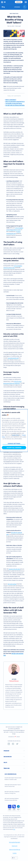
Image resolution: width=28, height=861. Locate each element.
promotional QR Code (13, 358)
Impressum (14, 846)
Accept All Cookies (14, 447)
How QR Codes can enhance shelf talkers (15, 105)
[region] (14, 430)
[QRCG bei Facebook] (13, 744)
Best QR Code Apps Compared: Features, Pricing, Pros (12, 792)
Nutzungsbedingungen (14, 842)
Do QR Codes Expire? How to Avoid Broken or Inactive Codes (13, 778)
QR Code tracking (12, 584)
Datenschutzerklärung (14, 849)
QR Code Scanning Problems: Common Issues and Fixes (12, 799)
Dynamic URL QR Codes (14, 569)
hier (14, 829)
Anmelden (18, 2)
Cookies (15, 853)
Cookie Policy (15, 435)
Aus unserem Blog (10, 774)
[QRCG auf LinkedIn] (9, 744)
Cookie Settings (14, 443)
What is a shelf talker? (10, 99)
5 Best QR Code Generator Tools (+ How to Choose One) (13, 785)
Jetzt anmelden (14, 721)
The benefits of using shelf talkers (13, 103)
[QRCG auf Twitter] (17, 744)
